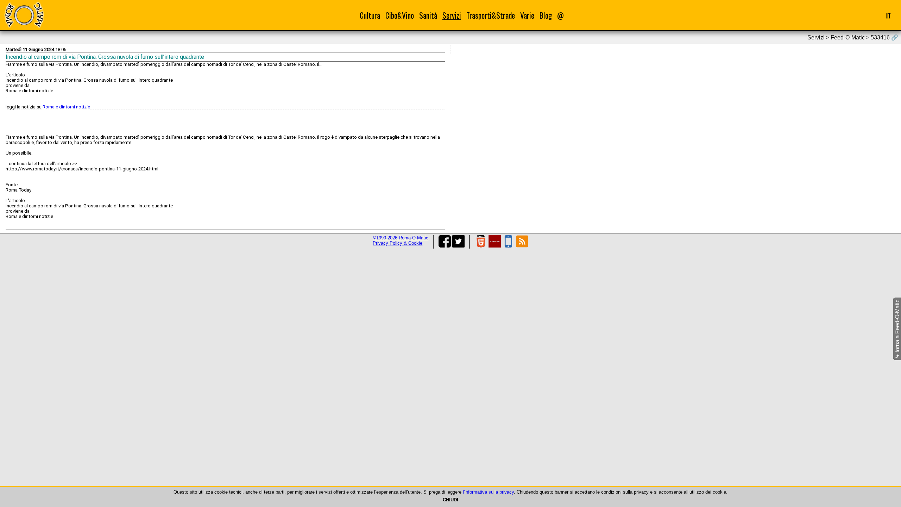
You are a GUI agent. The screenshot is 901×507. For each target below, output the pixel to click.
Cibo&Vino (399, 15)
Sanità (428, 15)
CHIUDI (450, 499)
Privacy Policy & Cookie (397, 243)
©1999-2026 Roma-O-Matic (400, 237)
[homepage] (24, 15)
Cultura (370, 15)
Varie (527, 15)
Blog (546, 15)
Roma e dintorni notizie (66, 106)
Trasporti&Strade (490, 15)
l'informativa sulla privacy (488, 492)
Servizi (451, 15)
